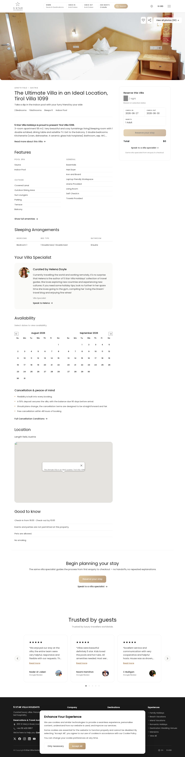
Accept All (77, 746)
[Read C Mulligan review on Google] (129, 642)
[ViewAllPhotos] (92, 46)
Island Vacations (157, 720)
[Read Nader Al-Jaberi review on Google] (35, 642)
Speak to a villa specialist (145, 147)
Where (48, 5)
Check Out (88, 5)
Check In (71, 5)
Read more (34, 663)
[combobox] (106, 7)
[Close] (81, 465)
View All (153, 735)
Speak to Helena (41, 303)
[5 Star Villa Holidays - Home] (17, 6)
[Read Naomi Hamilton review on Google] (82, 642)
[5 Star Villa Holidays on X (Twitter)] (14, 738)
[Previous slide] (17, 658)
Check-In (129, 110)
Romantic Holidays (158, 724)
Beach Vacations (158, 716)
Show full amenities (24, 218)
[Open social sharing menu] (149, 20)
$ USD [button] (160, 6)
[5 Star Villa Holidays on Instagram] (24, 738)
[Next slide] (168, 658)
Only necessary (56, 746)
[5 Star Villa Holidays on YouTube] (34, 738)
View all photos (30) (167, 20)
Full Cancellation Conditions (29, 418)
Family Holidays (157, 713)
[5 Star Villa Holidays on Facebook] (19, 738)
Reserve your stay (93, 579)
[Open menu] (169, 6)
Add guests (105, 5)
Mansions (154, 732)
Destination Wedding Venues (163, 728)
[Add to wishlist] (143, 20)
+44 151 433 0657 (25, 728)
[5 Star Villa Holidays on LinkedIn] (29, 738)
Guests (129, 119)
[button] (151, 6)
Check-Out (151, 110)
